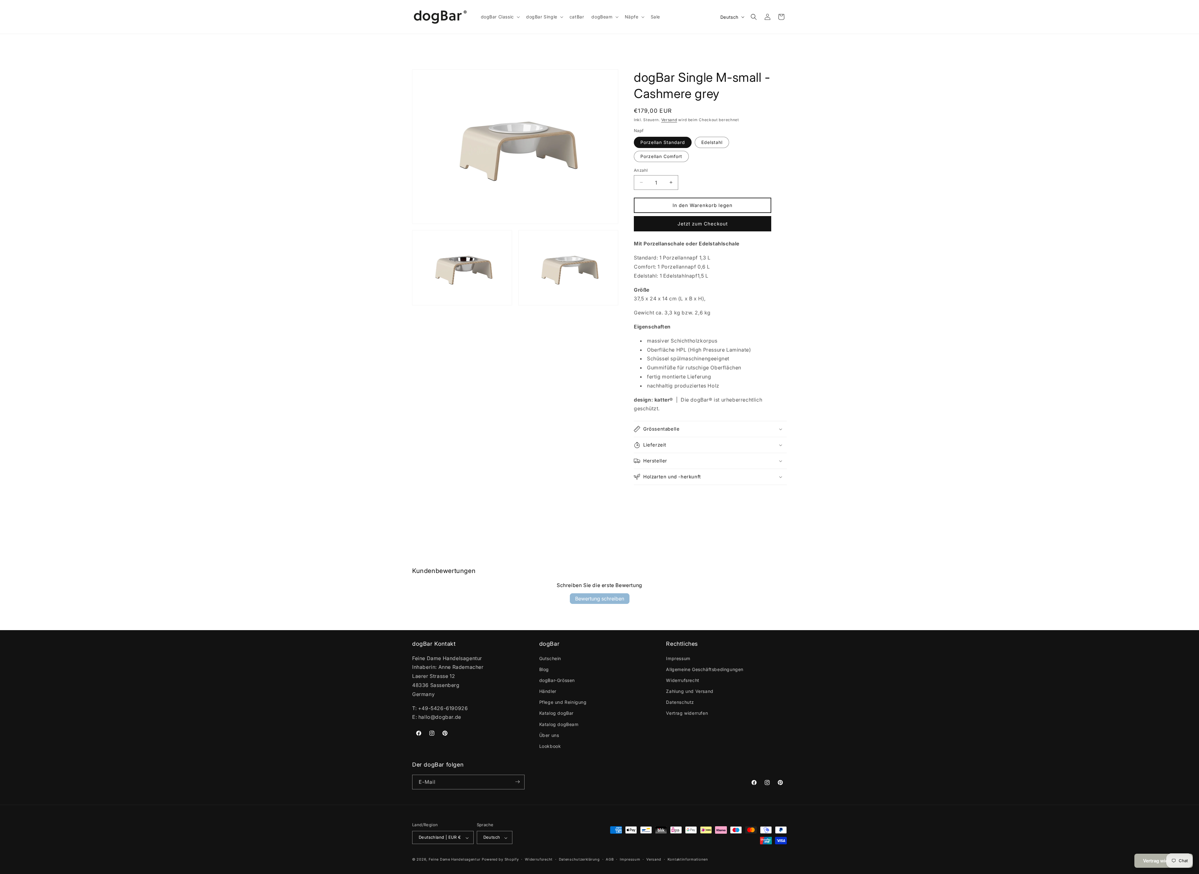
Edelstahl (712, 142)
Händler (547, 691)
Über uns (549, 735)
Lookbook (550, 746)
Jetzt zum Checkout (703, 223)
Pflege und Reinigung (563, 702)
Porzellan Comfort (661, 156)
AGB (610, 859)
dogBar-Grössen (557, 680)
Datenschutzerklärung (579, 859)
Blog (544, 669)
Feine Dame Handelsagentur (455, 859)
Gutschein (550, 658)
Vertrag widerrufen (687, 713)
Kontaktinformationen (688, 859)
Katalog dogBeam (559, 724)
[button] (499, 16)
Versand (669, 119)
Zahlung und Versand (689, 691)
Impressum (678, 658)
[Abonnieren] (517, 781)
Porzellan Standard (662, 142)
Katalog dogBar (556, 713)
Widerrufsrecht (682, 680)
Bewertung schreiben (599, 598)
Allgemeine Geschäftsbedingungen (704, 669)
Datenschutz (680, 702)
